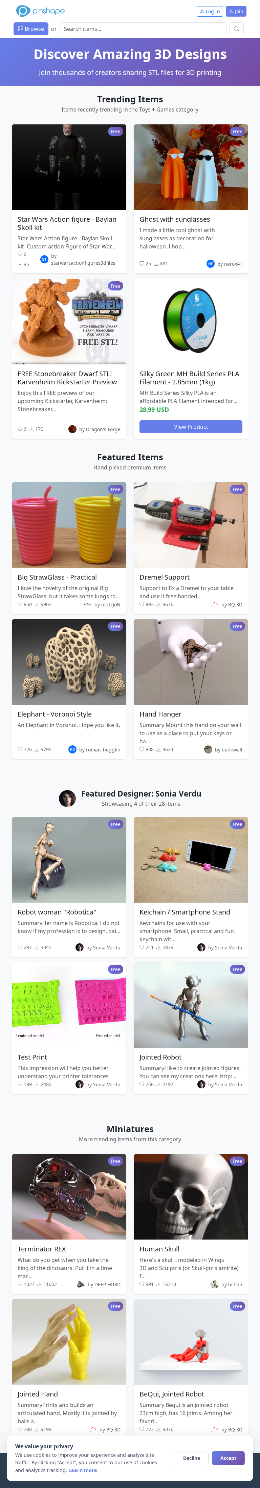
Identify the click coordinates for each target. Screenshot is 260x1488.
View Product (191, 426)
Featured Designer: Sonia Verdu (141, 793)
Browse (33, 29)
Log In (212, 11)
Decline (191, 1458)
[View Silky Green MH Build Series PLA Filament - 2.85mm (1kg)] (191, 321)
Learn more (82, 1470)
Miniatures (130, 1128)
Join (238, 11)
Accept (228, 1458)
